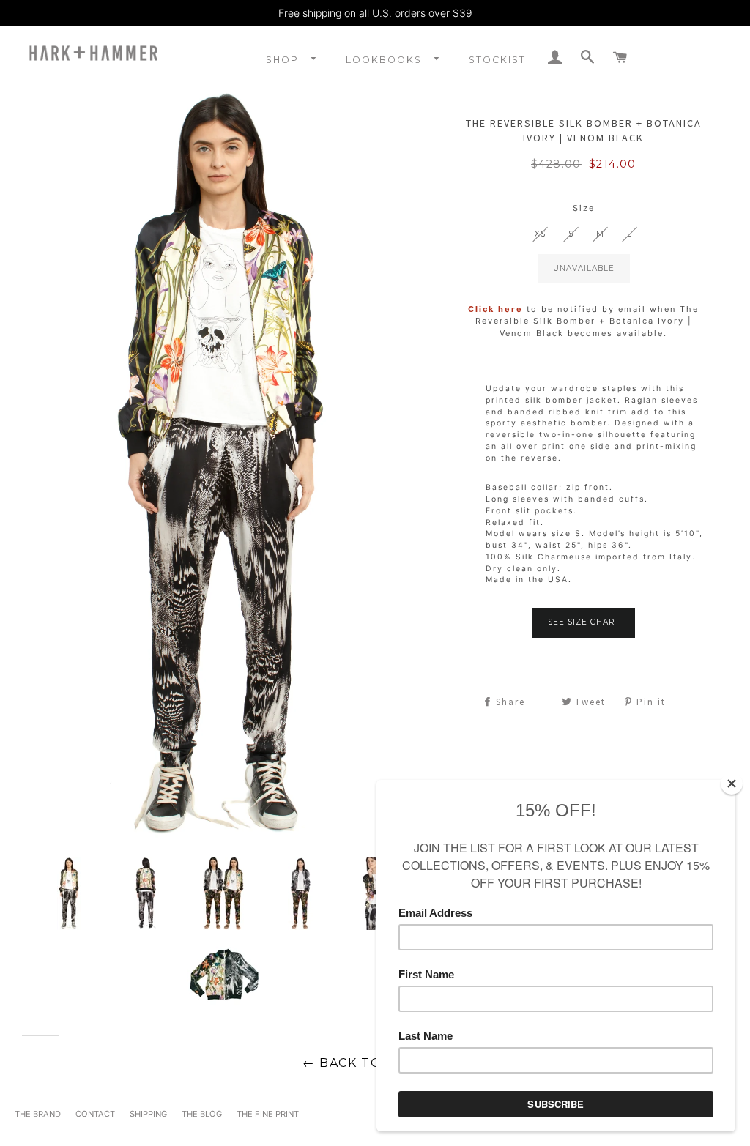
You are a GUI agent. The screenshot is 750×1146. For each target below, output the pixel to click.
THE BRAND (38, 1114)
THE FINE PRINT (268, 1114)
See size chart (584, 622)
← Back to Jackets (375, 1063)
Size (584, 208)
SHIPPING (148, 1114)
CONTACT (95, 1114)
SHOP (284, 59)
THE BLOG (202, 1114)
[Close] (732, 784)
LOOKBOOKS (386, 59)
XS (540, 234)
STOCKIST (497, 59)
